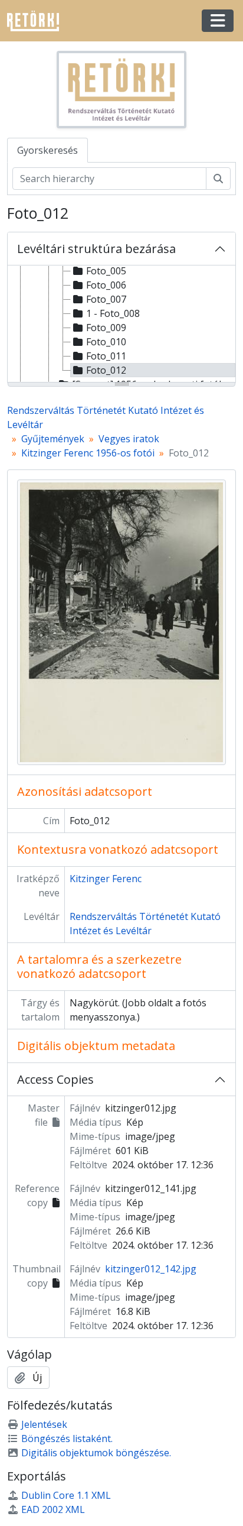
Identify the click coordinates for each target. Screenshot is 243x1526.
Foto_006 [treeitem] (106, 284)
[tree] (121, 324)
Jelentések (44, 1424)
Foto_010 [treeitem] (106, 341)
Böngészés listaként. (67, 1438)
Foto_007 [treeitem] (106, 299)
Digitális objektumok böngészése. (96, 1452)
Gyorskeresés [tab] (47, 150)
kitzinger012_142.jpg (150, 1268)
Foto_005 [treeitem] (106, 270)
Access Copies (55, 1079)
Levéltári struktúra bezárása (96, 249)
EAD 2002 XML (53, 1509)
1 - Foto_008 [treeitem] (113, 313)
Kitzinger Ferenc (106, 878)
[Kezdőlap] (37, 21)
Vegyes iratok (128, 438)
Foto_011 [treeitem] (106, 355)
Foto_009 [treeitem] (106, 327)
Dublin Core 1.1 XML (66, 1495)
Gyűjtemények (52, 438)
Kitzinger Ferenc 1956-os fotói (88, 452)
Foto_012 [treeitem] (106, 370)
